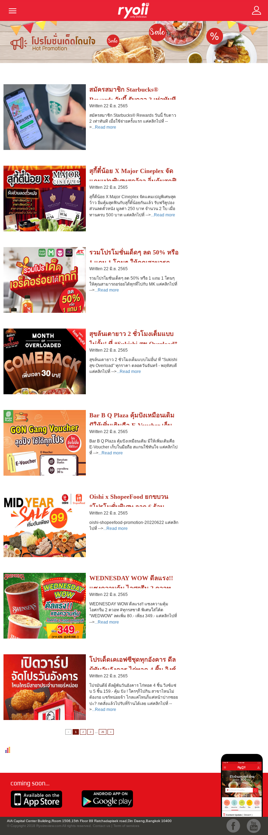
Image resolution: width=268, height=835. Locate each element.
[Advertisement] (226, 109)
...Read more (104, 127)
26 (102, 732)
